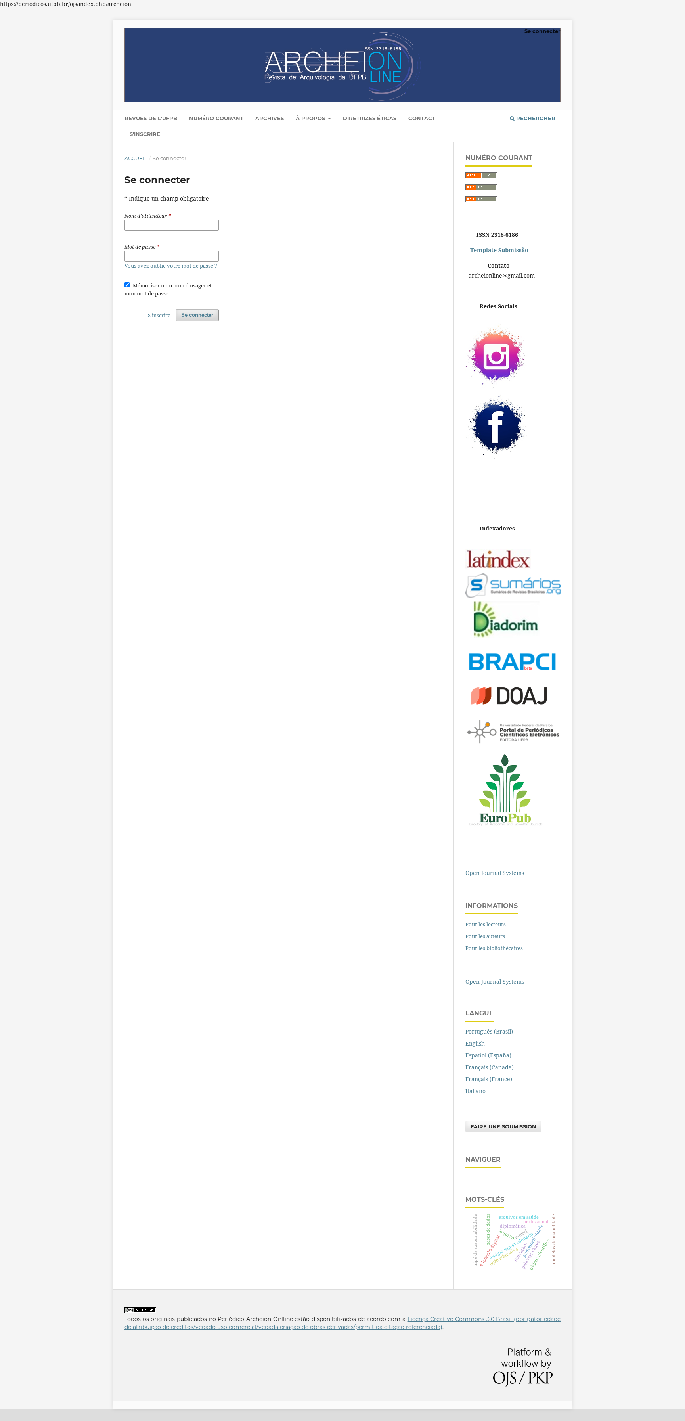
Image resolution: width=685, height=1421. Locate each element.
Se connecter (542, 31)
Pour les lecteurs (485, 924)
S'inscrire (145, 134)
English (475, 1043)
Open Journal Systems (494, 873)
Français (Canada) (489, 1067)
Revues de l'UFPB (150, 118)
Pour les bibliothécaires (494, 948)
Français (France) (488, 1079)
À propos (311, 118)
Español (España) (488, 1055)
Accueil (135, 158)
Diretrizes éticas (369, 118)
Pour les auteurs (485, 936)
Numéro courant (216, 118)
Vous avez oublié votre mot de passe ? (170, 265)
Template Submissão (498, 250)
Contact (421, 118)
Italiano (475, 1091)
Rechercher (535, 118)
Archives (269, 118)
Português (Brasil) (489, 1031)
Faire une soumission (503, 1126)
